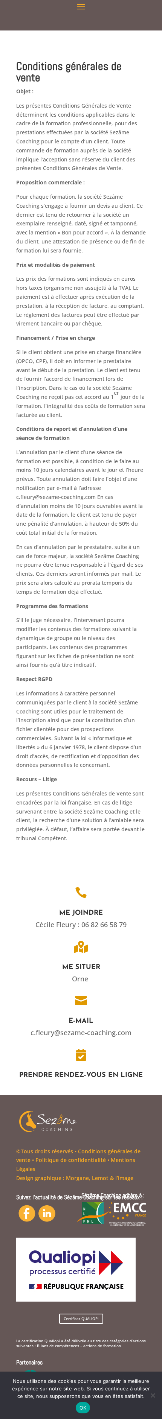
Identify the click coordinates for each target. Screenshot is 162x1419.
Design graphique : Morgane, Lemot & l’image (74, 1178)
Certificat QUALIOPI (81, 1318)
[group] (81, 74)
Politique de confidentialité (70, 1159)
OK (83, 1408)
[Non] (152, 1395)
